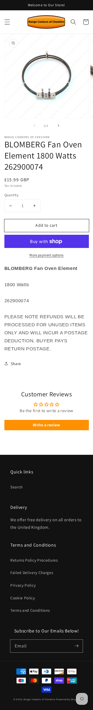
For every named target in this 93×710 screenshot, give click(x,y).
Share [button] (16, 363)
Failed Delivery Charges (31, 572)
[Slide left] (34, 125)
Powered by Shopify (68, 699)
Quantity (11, 194)
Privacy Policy (23, 585)
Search (16, 486)
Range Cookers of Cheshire (40, 699)
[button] (7, 22)
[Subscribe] (76, 646)
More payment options (46, 255)
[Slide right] (58, 125)
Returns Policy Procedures (34, 560)
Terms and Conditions (30, 610)
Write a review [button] (46, 425)
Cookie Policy (22, 597)
